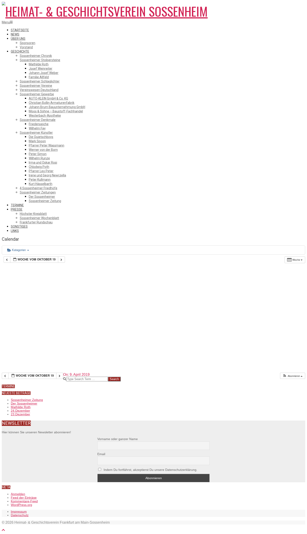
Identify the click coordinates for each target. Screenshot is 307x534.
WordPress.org (21, 505)
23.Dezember (20, 414)
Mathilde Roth (21, 407)
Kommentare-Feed (24, 501)
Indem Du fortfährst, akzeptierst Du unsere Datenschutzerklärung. (150, 470)
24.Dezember (20, 410)
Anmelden (18, 494)
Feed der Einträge (24, 497)
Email (101, 454)
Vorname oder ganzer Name (117, 439)
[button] (292, 376)
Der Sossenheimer (24, 403)
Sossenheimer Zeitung (27, 400)
